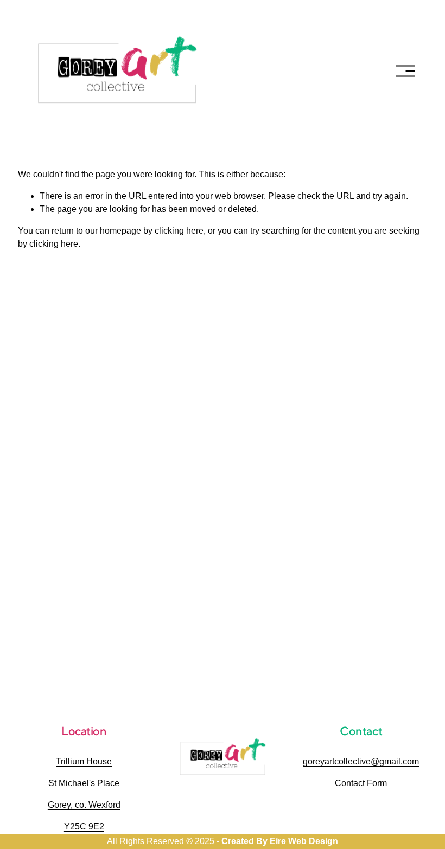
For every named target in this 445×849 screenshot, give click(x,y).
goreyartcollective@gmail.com (361, 761)
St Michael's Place (83, 783)
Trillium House (84, 761)
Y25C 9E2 (84, 826)
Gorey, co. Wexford (84, 804)
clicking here (179, 230)
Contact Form (361, 783)
